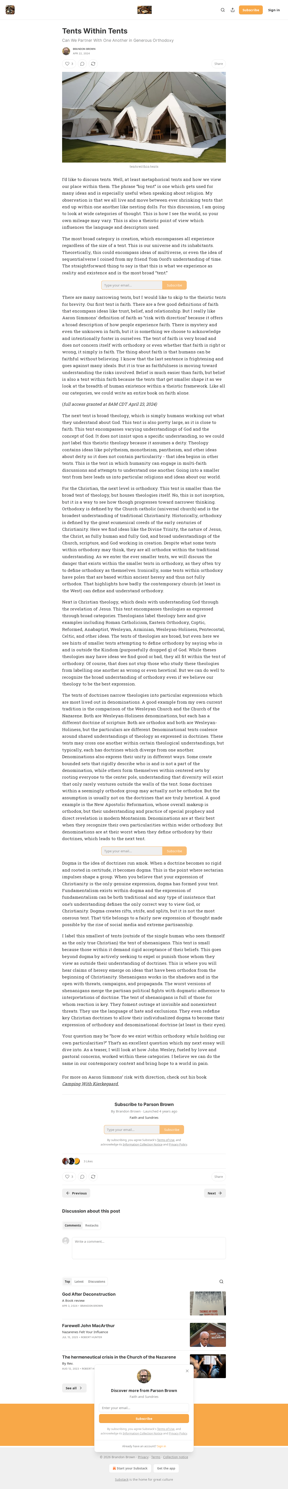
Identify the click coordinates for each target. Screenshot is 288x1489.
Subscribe (251, 10)
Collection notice (175, 1457)
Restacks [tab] (91, 1225)
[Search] (222, 9)
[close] (187, 1370)
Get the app (166, 1468)
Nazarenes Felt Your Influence (85, 1332)
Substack (121, 1479)
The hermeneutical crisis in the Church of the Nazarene (119, 1357)
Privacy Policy (178, 1433)
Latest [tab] (79, 1282)
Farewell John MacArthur (88, 1325)
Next (212, 1193)
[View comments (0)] (82, 63)
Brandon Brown (84, 49)
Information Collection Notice (142, 1433)
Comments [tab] (73, 1225)
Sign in (274, 10)
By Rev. (67, 1363)
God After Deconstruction (89, 1294)
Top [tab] (67, 1282)
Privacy (143, 1457)
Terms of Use (165, 1429)
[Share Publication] (232, 9)
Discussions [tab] (96, 1282)
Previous (79, 1193)
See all (71, 1388)
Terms (155, 1457)
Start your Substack (132, 1468)
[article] (144, 1303)
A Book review (73, 1300)
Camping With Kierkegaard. (90, 1083)
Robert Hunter (91, 1337)
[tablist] (81, 1225)
